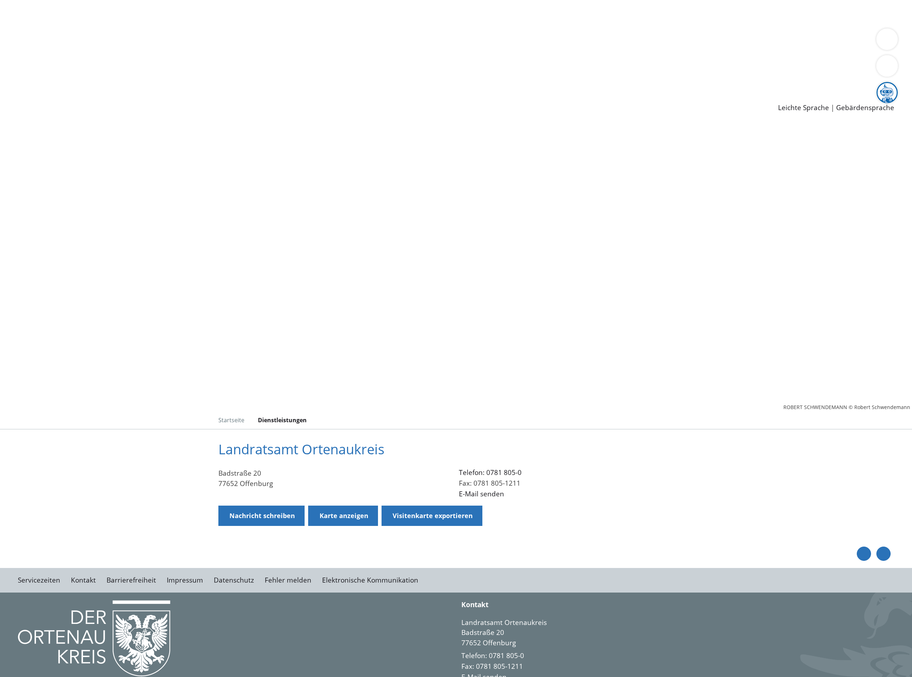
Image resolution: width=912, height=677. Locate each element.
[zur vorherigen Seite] (864, 554)
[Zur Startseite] (74, 183)
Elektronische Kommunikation (370, 580)
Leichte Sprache (803, 107)
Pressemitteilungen (51, 96)
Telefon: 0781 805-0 (490, 472)
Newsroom (17, 87)
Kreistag (13, 51)
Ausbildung (140, 78)
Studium (173, 78)
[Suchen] (887, 66)
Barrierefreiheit (131, 580)
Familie (169, 13)
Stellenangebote (46, 78)
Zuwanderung (234, 41)
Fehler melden (288, 580)
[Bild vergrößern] (94, 638)
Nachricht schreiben (262, 515)
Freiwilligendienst (251, 78)
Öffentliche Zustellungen (122, 96)
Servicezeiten (39, 580)
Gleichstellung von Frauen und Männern (522, 41)
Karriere (13, 69)
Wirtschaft (347, 13)
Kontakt (83, 580)
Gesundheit (384, 13)
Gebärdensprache (865, 107)
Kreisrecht (130, 59)
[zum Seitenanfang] (883, 554)
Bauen (30, 13)
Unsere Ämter (22, 23)
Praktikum (204, 78)
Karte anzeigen (344, 515)
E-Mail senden (481, 493)
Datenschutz (234, 580)
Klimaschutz (334, 41)
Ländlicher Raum (286, 41)
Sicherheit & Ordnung (294, 13)
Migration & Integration (220, 13)
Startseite (231, 420)
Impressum (185, 580)
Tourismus (372, 41)
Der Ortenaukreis (48, 41)
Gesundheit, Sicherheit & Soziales (130, 41)
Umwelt (416, 13)
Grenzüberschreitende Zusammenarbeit (654, 41)
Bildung (198, 41)
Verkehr (143, 13)
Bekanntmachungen (423, 41)
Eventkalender (96, 78)
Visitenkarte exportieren (433, 515)
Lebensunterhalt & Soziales (85, 13)
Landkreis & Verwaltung (38, 32)
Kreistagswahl (171, 59)
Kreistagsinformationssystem (66, 59)
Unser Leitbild (303, 78)
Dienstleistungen (27, 4)
